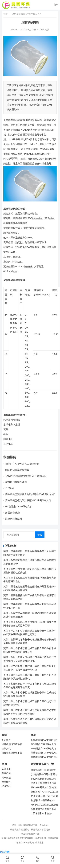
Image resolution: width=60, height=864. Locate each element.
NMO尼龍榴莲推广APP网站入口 (27, 14)
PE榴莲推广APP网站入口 (43, 744)
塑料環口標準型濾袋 (16, 482)
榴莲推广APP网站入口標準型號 (22, 463)
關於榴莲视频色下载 (28, 825)
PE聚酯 (10, 488)
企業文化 (6, 748)
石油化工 (6, 769)
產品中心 (44, 825)
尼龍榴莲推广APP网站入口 (44, 740)
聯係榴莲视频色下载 (12, 753)
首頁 (5, 14)
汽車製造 (6, 777)
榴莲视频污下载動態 (12, 744)
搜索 (39, 534)
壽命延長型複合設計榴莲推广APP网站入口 (28, 500)
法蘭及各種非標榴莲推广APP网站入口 (26, 476)
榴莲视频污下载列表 (40, 829)
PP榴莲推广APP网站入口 (18, 506)
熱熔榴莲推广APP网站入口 (44, 753)
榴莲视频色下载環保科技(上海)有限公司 (27, 838)
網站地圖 (5, 851)
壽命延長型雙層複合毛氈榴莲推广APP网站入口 (30, 494)
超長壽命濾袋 (12, 512)
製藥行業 (6, 773)
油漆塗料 (6, 786)
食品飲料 (6, 782)
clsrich (14, 29)
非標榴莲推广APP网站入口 (44, 757)
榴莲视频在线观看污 (19, 829)
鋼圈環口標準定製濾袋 (17, 469)
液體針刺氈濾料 (13, 518)
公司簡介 (6, 740)
